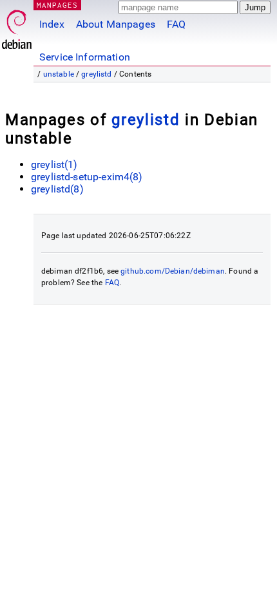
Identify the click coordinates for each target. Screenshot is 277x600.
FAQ (176, 24)
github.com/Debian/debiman (172, 271)
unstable (58, 74)
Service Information (84, 57)
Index (51, 24)
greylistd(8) (57, 189)
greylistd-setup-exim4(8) (87, 177)
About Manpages (115, 24)
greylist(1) (54, 164)
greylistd (96, 74)
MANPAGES (57, 5)
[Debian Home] (17, 26)
